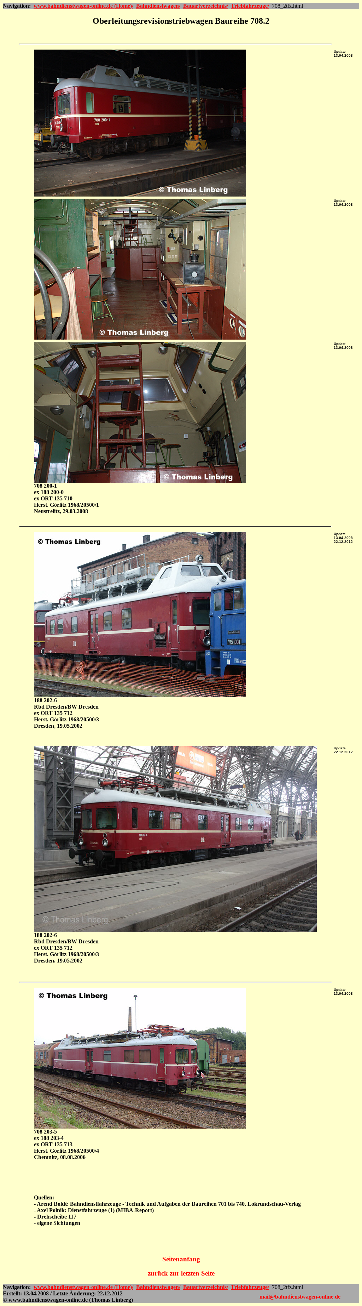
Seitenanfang (181, 1259)
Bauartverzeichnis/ (205, 6)
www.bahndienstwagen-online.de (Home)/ (83, 6)
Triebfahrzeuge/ (250, 6)
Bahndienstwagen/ (158, 6)
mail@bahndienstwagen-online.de (299, 1297)
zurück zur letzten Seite (181, 1273)
